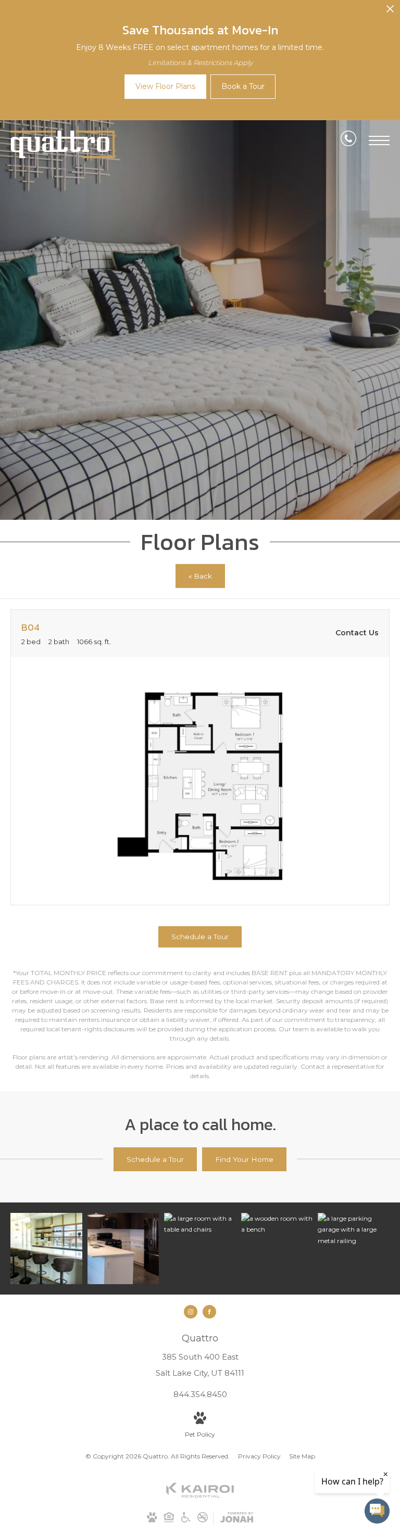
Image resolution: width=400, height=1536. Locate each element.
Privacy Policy (259, 1456)
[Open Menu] (379, 140)
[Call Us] (348, 140)
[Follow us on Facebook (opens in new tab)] (209, 1312)
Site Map (302, 1456)
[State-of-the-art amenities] (277, 1224)
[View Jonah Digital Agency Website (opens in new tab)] (236, 1519)
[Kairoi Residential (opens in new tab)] (200, 1496)
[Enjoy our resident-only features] (200, 1224)
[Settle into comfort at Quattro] (354, 1230)
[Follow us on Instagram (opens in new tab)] (190, 1312)
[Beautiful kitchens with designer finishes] (123, 1249)
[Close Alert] (390, 11)
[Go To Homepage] (62, 144)
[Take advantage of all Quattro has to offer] (46, 1249)
